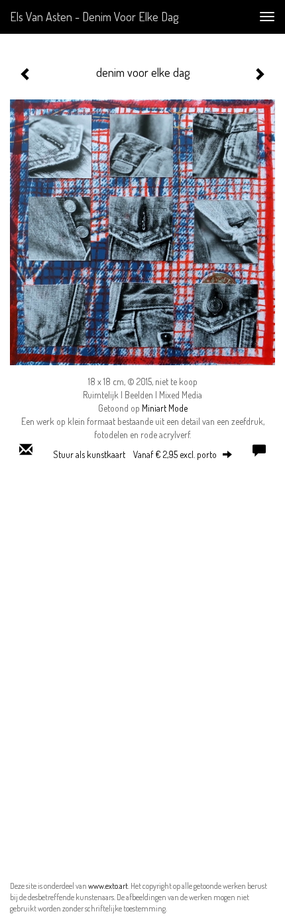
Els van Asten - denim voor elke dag (94, 16)
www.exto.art (108, 886)
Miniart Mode (165, 408)
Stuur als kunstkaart (135, 454)
